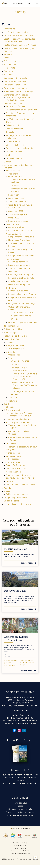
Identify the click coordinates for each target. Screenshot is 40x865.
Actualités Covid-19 (17, 201)
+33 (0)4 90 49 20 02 (11, 660)
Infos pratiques (12, 259)
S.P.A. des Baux (15, 208)
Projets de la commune (21, 316)
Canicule (10, 132)
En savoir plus (27, 563)
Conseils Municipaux (17, 227)
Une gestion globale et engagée (22, 322)
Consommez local (16, 198)
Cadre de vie (12, 288)
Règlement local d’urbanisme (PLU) (21, 110)
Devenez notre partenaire (15, 88)
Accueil (7, 58)
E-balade (8, 54)
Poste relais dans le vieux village (18, 91)
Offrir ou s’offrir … (16, 176)
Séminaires (11, 443)
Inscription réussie (12, 64)
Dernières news (13, 141)
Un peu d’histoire (11, 501)
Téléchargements (11, 326)
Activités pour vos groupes (18, 422)
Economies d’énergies (18, 262)
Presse (7, 491)
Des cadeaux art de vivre (15, 85)
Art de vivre (11, 352)
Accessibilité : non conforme (20, 853)
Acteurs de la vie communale (19, 205)
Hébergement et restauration (19, 419)
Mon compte (9, 68)
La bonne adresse (14, 151)
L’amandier (15, 364)
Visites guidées (13, 453)
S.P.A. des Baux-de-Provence (20, 815)
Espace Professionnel (15, 465)
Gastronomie (14, 355)
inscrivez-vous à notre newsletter (18, 783)
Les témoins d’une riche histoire (18, 504)
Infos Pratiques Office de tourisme (21, 485)
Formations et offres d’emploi (21, 278)
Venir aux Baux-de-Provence (19, 413)
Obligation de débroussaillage (21, 303)
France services (13, 170)
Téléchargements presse (17, 494)
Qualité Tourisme (20, 845)
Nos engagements (14, 472)
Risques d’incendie (14, 129)
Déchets (14, 319)
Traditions (12, 397)
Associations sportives (18, 214)
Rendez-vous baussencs (19, 221)
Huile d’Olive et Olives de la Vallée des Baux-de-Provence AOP (25, 376)
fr (29, 3)
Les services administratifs (20, 230)
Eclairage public (13, 125)
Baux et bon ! (14, 195)
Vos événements (13, 456)
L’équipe (9, 481)
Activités (8, 404)
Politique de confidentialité (16, 336)
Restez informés (13, 174)
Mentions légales (11, 332)
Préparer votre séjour (13, 410)
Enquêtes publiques (15, 145)
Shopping (10, 407)
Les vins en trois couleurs (22, 382)
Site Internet (10, 665)
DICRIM (9, 155)
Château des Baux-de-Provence (18, 35)
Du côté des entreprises (19, 285)
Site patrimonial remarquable (21, 237)
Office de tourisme (12, 462)
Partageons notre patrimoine (21, 255)
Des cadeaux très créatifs (15, 78)
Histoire (9, 342)
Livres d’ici (15, 185)
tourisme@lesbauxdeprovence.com (18, 706)
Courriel (9, 663)
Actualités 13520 (15, 211)
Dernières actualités (13, 104)
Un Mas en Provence (20, 361)
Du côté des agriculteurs (19, 265)
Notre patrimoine (13, 234)
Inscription (8, 74)
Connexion (8, 71)
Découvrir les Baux (12, 339)
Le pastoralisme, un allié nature (22, 294)
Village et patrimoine (15, 345)
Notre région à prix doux (19, 240)
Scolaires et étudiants (18, 281)
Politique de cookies (13, 329)
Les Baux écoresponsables (16, 32)
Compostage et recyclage (22, 312)
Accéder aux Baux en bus (19, 416)
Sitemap (7, 162)
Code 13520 (13, 218)
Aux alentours (12, 401)
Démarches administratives (16, 95)
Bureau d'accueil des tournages (20, 812)
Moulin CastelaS (20, 370)
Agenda (7, 488)
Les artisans (13, 459)
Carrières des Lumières (17, 636)
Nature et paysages (15, 349)
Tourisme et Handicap (16, 468)
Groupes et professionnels (15, 497)
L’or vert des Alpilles (19, 368)
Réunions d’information (16, 106)
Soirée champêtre (14, 158)
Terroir (11, 358)
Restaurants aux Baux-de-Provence (20, 45)
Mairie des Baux (13, 224)
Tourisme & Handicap (20, 843)
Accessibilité (9, 29)
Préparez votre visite (13, 61)
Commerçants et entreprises (21, 274)
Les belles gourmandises (15, 81)
